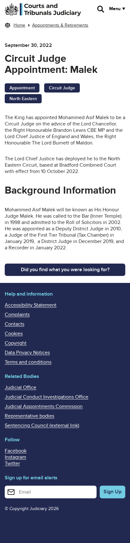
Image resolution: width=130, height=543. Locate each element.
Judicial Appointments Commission (44, 406)
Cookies (14, 333)
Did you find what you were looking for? (65, 269)
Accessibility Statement (30, 305)
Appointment (22, 88)
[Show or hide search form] (101, 9)
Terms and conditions (28, 362)
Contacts (14, 324)
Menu (115, 8)
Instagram (15, 457)
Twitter (12, 463)
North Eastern (23, 98)
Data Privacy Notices (27, 352)
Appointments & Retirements (60, 25)
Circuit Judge (62, 88)
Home (19, 25)
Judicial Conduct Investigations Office (46, 397)
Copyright (16, 343)
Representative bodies (29, 416)
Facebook (16, 451)
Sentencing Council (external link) (42, 425)
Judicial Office (20, 387)
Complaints (17, 314)
